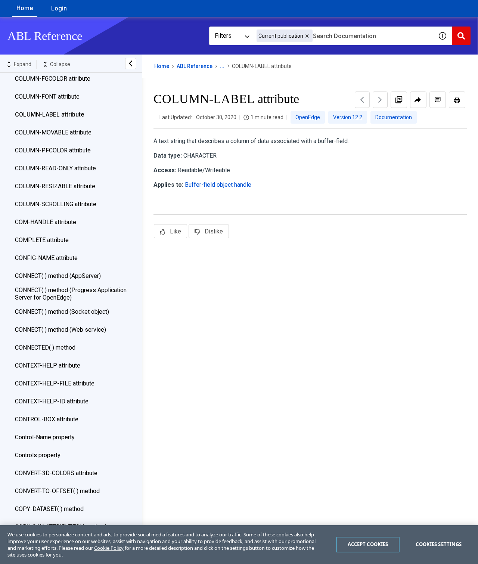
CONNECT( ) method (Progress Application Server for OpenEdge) (71, 293)
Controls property (37, 455)
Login (59, 8)
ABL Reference (194, 66)
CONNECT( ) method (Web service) (60, 329)
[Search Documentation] (461, 36)
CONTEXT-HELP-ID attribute (52, 401)
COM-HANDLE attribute (45, 222)
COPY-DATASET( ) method (49, 508)
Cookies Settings (439, 544)
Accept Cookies (368, 544)
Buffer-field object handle (218, 184)
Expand (22, 64)
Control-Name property (45, 437)
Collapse (60, 64)
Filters (223, 35)
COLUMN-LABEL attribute (49, 114)
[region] (239, 544)
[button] (307, 36)
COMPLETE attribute (42, 240)
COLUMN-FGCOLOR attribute (52, 78)
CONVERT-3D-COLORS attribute (56, 473)
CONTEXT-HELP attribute (47, 365)
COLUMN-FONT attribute (47, 96)
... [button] (222, 66)
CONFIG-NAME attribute (46, 257)
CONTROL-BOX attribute (46, 419)
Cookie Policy (109, 548)
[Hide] (130, 63)
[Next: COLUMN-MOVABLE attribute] (380, 99)
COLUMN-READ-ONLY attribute (55, 168)
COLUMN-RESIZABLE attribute (55, 186)
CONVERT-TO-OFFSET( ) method (57, 491)
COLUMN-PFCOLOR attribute (53, 150)
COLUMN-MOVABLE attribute (53, 132)
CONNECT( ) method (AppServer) (58, 275)
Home (24, 8)
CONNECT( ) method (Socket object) (62, 311)
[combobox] (344, 36)
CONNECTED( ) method (45, 347)
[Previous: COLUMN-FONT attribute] (362, 99)
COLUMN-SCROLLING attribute (55, 204)
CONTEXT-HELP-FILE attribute (54, 383)
